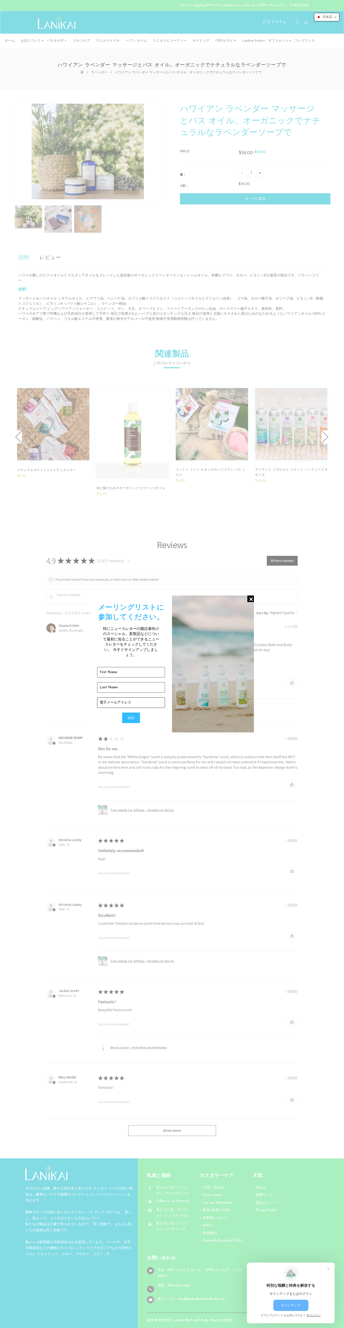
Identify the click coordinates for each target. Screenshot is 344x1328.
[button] (326, 17)
